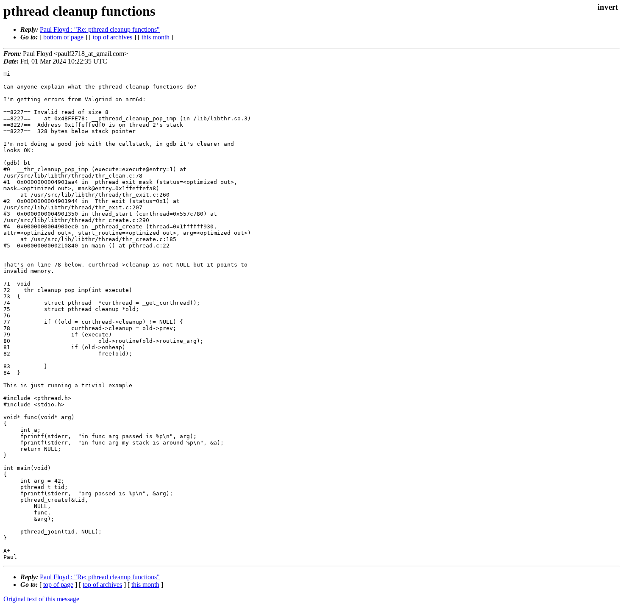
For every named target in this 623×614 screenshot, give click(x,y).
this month (156, 37)
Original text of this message (41, 599)
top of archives (112, 37)
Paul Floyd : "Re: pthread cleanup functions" (100, 29)
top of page (58, 584)
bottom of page (63, 37)
